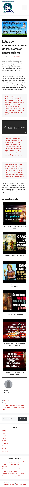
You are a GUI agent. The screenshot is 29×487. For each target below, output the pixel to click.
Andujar (4, 430)
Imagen (4, 436)
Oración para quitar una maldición (12, 469)
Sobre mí (11, 484)
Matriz (4, 438)
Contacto (5, 484)
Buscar (22, 419)
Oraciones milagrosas (8, 446)
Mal (5, 403)
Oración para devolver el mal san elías (13, 462)
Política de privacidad (20, 484)
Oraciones (7, 401)
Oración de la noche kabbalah (11, 476)
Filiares (4, 433)
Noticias (4, 441)
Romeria (4, 448)
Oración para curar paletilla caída (14, 405)
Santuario (5, 451)
